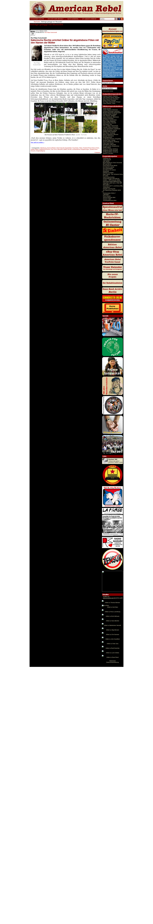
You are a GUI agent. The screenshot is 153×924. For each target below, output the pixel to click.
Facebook (119, 19)
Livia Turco (54, 149)
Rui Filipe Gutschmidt (51, 32)
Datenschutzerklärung (112, 662)
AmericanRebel (51, 148)
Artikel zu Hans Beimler (112, 621)
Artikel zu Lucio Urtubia (112, 652)
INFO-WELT (106, 184)
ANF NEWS (106, 161)
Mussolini (60, 149)
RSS (122, 19)
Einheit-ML (106, 171)
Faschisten (75, 148)
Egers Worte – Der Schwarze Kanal (113, 174)
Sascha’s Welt (107, 199)
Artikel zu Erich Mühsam (112, 616)
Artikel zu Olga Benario (112, 630)
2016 (111, 91)
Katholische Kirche (44, 149)
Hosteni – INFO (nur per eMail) (111, 180)
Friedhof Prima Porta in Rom (91, 148)
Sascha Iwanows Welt (109, 197)
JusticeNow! (106, 187)
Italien (37, 149)
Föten (80, 148)
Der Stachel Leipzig (108, 167)
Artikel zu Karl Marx (112, 607)
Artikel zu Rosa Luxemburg (112, 611)
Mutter (65, 149)
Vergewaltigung (40, 151)
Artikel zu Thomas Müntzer (112, 602)
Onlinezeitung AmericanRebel (76, 9)
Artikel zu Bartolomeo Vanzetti (112, 625)
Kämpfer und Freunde (109, 189)
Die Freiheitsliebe (108, 168)
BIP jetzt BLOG (107, 164)
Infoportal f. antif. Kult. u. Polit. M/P (112, 183)
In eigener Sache (37, 19)
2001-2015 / (106, 91)
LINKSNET (106, 194)
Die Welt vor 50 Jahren (109, 170)
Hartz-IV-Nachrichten (109, 177)
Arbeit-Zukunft (107, 159)
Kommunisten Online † (109, 193)
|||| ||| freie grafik (113, 598)
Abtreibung (43, 148)
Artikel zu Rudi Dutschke (112, 648)
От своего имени (89, 19)
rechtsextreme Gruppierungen (80, 149)
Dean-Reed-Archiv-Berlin (110, 165)
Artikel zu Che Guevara (112, 634)
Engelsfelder (68, 148)
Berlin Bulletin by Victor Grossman (112, 162)
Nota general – (74, 19)
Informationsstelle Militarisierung (112, 181)
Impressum (112, 661)
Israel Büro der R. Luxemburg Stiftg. (113, 186)
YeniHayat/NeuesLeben (109, 200)
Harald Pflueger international (111, 178)
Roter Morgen (107, 196)
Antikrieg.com (107, 158)
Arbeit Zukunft (60, 148)
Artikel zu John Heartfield (112, 639)
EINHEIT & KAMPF (108, 173)
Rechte (70, 149)
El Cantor (105, 175)
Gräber (33, 149)
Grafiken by (106, 596)
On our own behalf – (57, 19)
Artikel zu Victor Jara (112, 643)
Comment (97, 152)
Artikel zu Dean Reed (112, 657)
